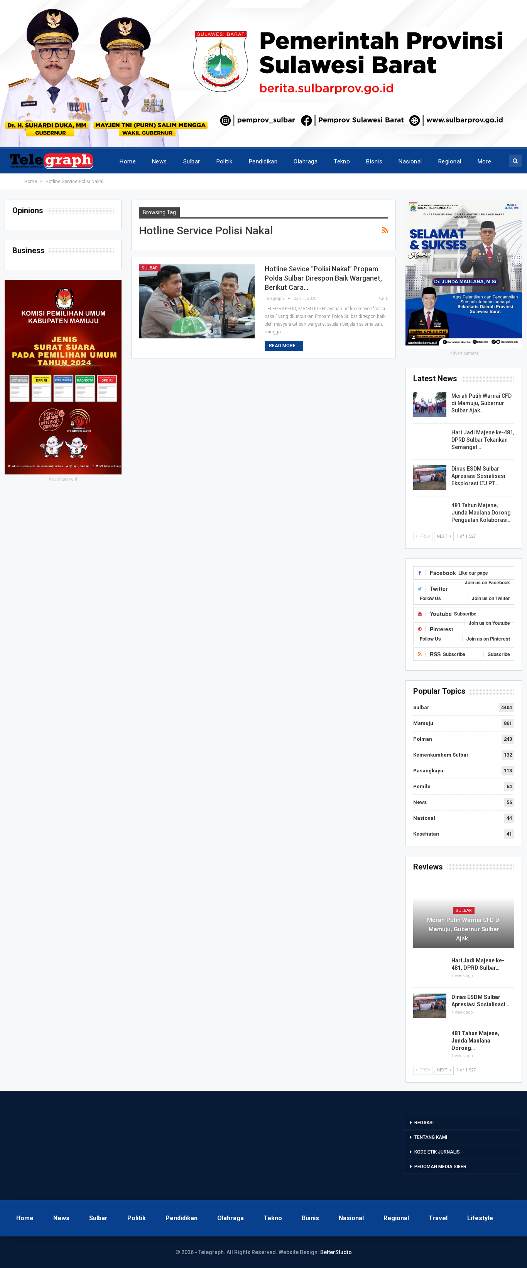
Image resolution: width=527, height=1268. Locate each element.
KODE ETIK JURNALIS (437, 1152)
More (485, 161)
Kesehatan (426, 834)
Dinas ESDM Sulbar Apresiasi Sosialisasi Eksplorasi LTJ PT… (478, 476)
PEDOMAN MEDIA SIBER (440, 1166)
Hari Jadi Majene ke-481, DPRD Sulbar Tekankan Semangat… (482, 439)
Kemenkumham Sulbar (441, 755)
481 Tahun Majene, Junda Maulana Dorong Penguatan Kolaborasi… (481, 512)
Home (128, 161)
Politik (224, 161)
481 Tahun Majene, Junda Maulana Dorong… (475, 1040)
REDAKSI (424, 1122)
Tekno (342, 161)
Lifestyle (480, 1218)
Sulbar (191, 161)
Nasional (410, 161)
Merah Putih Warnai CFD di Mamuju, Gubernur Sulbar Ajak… (481, 403)
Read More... (284, 345)
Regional (449, 161)
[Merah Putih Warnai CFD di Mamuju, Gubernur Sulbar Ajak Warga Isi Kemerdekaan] (429, 404)
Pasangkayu (428, 771)
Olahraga (306, 161)
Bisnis (374, 161)
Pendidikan (263, 161)
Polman (422, 739)
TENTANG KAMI (430, 1137)
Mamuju (423, 723)
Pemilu (422, 786)
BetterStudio (336, 1252)
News (159, 161)
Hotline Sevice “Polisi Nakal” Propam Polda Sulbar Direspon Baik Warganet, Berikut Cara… (323, 278)
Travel (438, 1218)
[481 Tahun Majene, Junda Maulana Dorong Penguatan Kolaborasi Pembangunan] (429, 514)
